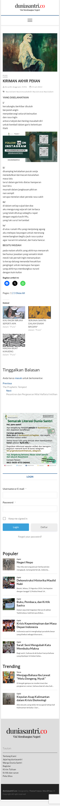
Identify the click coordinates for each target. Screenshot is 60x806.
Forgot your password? (30, 536)
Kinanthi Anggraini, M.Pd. (15, 87)
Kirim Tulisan (9, 769)
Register (7, 766)
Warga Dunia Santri (12, 762)
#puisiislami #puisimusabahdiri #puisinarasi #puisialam (29, 91)
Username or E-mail (14, 488)
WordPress (47, 791)
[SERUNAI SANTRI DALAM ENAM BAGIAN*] (39, 312)
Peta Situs (7, 776)
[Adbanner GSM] (30, 414)
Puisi (5, 75)
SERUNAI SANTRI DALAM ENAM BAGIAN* (37, 323)
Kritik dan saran (11, 772)
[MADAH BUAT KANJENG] (14, 340)
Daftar (44, 527)
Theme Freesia (35, 791)
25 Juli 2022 (36, 87)
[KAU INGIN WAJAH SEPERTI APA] (14, 312)
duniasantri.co (10, 790)
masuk (18, 378)
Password (9, 502)
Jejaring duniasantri (12, 759)
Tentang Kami (9, 756)
